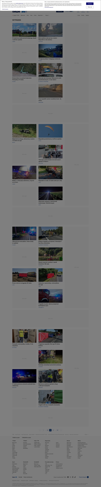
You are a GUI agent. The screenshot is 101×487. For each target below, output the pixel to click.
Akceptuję (90, 3)
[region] (50, 5)
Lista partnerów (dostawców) (49, 7)
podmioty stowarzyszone (19, 3)
